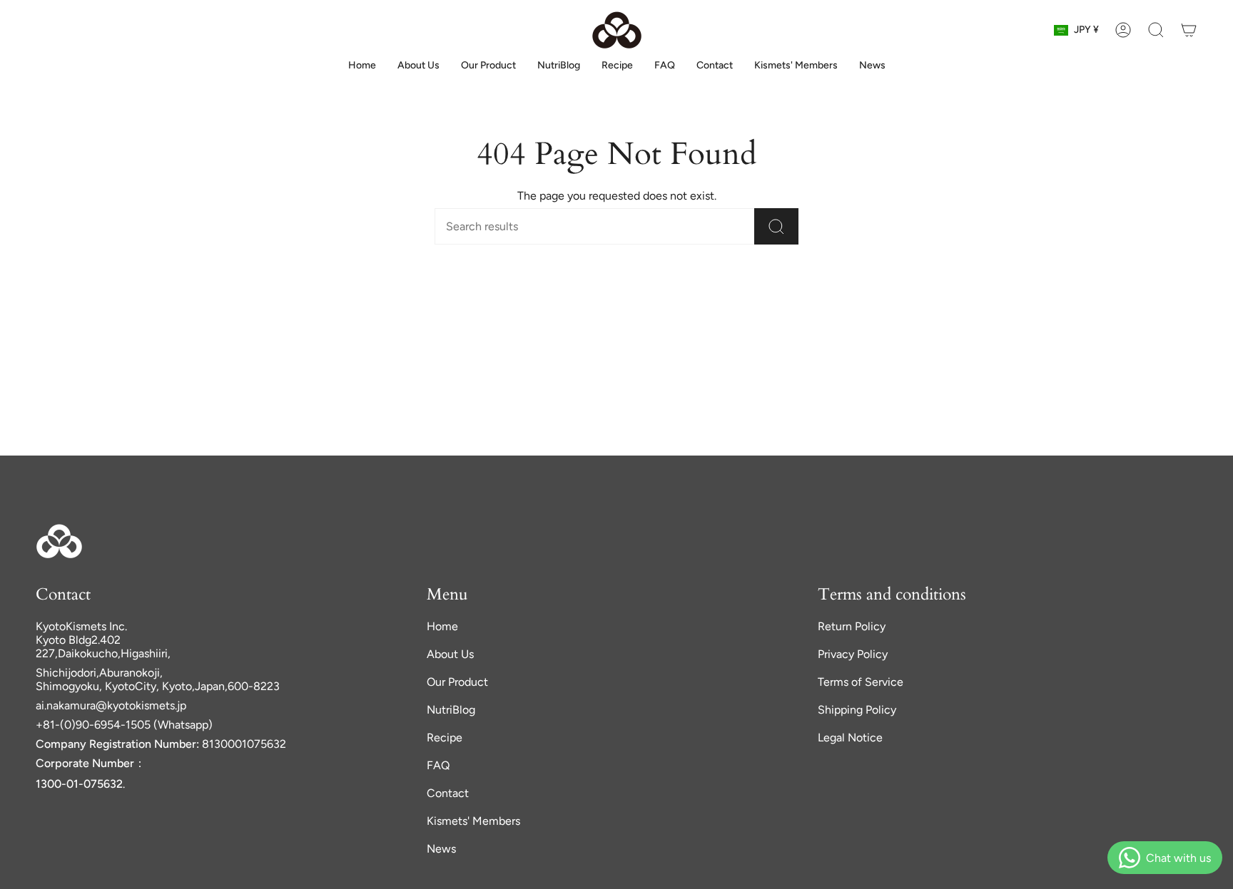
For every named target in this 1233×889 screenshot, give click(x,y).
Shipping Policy (857, 709)
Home (442, 626)
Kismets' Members (473, 821)
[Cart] (1188, 30)
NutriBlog (451, 709)
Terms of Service (860, 682)
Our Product (457, 682)
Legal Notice (850, 737)
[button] (1156, 30)
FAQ (438, 765)
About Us (450, 654)
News (441, 848)
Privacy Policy (853, 654)
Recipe (444, 737)
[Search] (776, 226)
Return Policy (852, 626)
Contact (448, 793)
